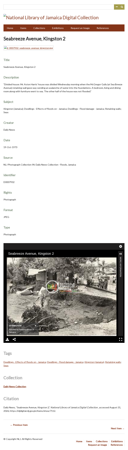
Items (23, 28)
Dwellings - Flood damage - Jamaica (65, 362)
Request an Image (80, 28)
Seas (6, 365)
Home (10, 28)
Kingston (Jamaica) (94, 362)
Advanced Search (116, 7)
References (103, 28)
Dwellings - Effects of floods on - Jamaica (25, 362)
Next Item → (117, 428)
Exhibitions (58, 28)
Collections (39, 28)
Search (122, 7)
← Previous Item (19, 424)
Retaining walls (113, 362)
